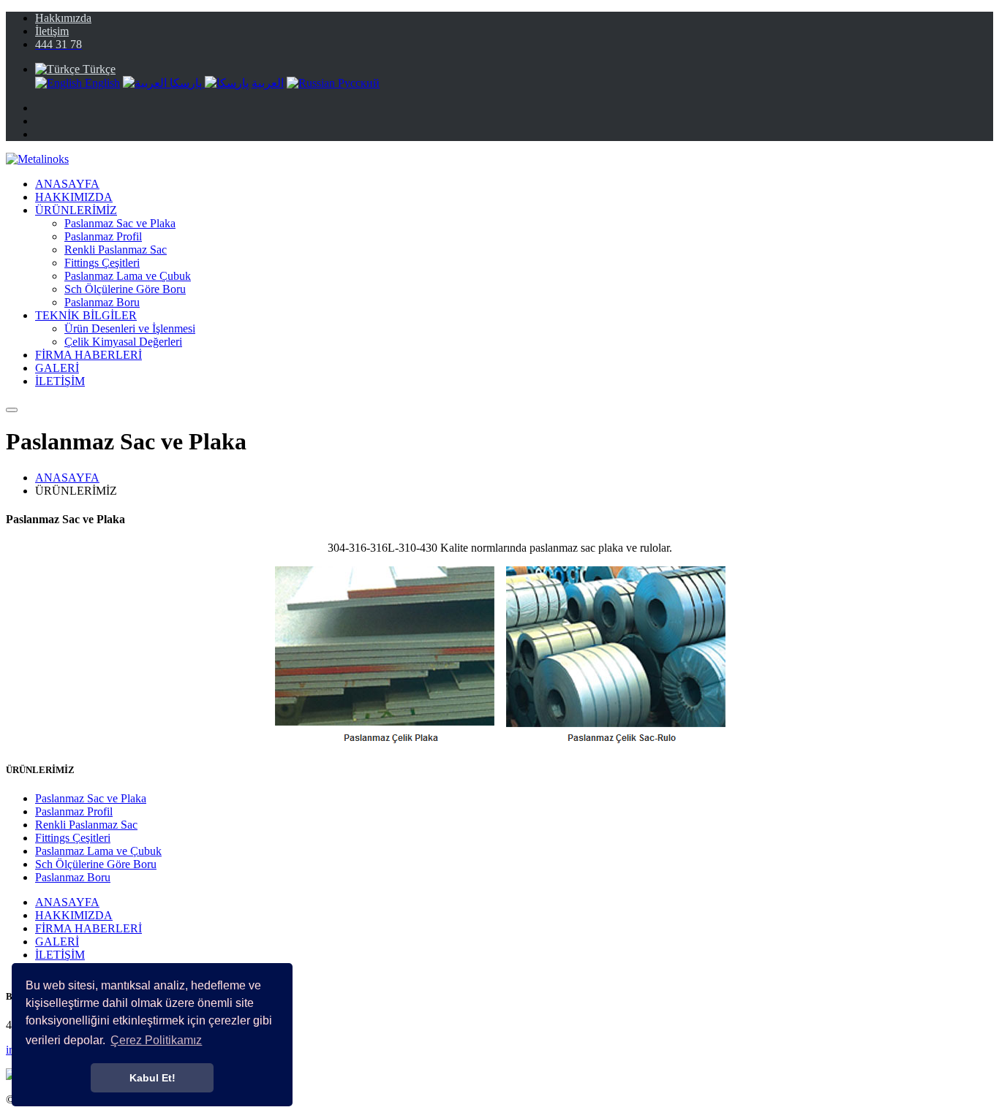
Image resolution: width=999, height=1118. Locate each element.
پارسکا (187, 83)
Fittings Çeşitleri (102, 262)
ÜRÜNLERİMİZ (76, 210)
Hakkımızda (63, 18)
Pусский (357, 83)
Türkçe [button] (98, 69)
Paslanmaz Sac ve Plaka (120, 223)
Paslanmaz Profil (103, 236)
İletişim (52, 31)
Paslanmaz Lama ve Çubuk (127, 276)
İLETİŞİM (60, 381)
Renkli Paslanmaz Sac (115, 249)
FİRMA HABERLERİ (88, 355)
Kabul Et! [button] (152, 1078)
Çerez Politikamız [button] (156, 1040)
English (101, 83)
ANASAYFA (67, 184)
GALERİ (57, 368)
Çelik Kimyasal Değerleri (123, 341)
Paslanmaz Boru (102, 302)
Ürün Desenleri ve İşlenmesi (129, 328)
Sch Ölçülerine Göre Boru (125, 289)
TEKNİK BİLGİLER (86, 315)
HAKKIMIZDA (74, 197)
